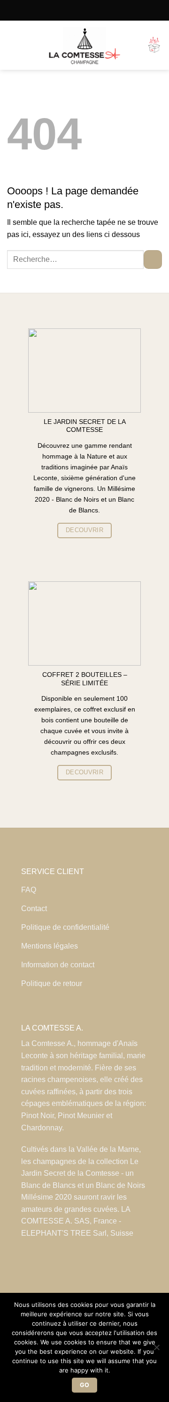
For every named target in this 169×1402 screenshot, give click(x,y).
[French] (77, 10)
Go (85, 1384)
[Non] (156, 1350)
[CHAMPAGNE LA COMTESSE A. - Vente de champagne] (84, 45)
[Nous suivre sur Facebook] (68, 1271)
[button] (12, 45)
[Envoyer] (153, 259)
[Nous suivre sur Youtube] (100, 1271)
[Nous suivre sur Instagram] (84, 1271)
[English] (92, 10)
